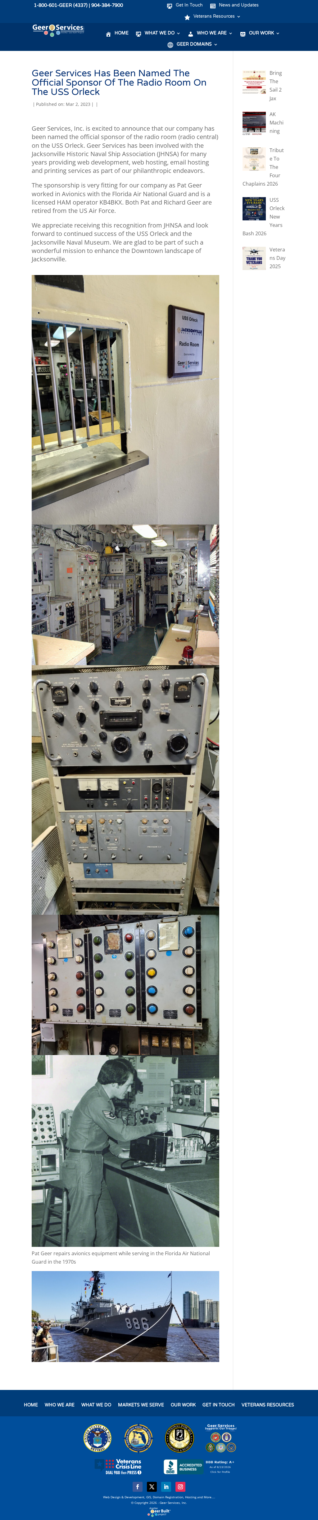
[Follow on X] (152, 1487)
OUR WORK (183, 1405)
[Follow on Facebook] (138, 1487)
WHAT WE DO (96, 1405)
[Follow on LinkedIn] (166, 1487)
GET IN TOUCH (218, 1405)
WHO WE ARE (60, 1405)
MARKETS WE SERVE (141, 1405)
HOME (31, 1405)
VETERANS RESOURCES (268, 1405)
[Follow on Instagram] (180, 1487)
